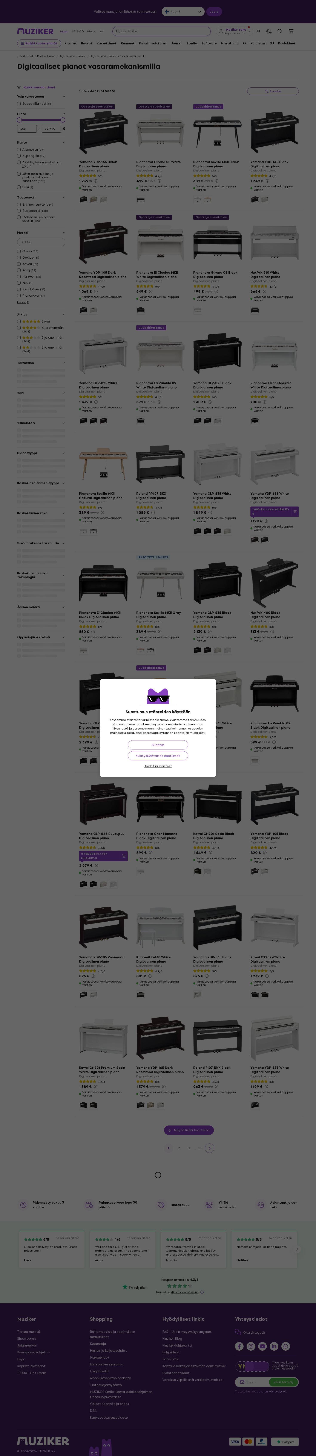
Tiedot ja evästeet (158, 766)
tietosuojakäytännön (158, 732)
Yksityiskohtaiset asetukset (158, 755)
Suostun (158, 745)
